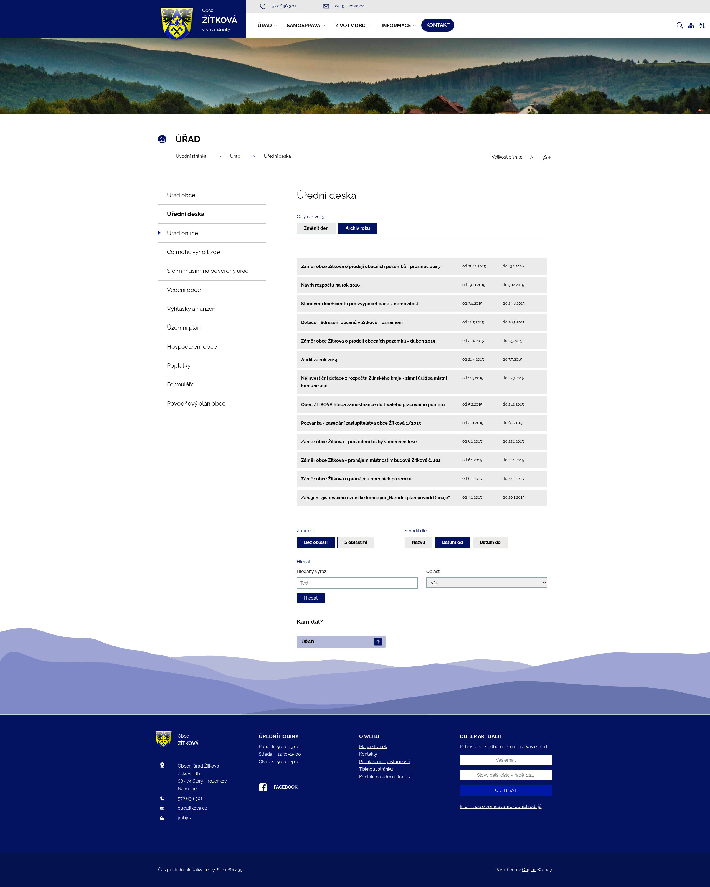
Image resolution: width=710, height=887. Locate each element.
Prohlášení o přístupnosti (384, 761)
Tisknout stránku (376, 769)
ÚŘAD (307, 641)
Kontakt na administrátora (385, 776)
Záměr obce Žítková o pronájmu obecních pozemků (356, 478)
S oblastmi (355, 542)
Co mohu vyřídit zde (193, 251)
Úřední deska (277, 156)
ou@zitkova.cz (192, 808)
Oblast (433, 571)
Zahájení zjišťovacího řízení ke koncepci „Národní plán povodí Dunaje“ (375, 497)
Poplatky (179, 365)
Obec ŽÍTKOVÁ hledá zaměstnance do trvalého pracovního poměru (373, 404)
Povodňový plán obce (196, 403)
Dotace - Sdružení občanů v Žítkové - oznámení (352, 322)
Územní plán (184, 327)
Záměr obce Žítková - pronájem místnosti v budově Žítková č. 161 (370, 460)
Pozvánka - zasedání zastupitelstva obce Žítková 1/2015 (361, 423)
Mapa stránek (373, 746)
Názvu (418, 542)
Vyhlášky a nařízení (192, 308)
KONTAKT (438, 25)
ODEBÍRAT (506, 790)
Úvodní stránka (191, 156)
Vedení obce (184, 289)
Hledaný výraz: (312, 571)
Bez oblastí (316, 542)
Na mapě (187, 788)
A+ (547, 157)
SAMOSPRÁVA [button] (303, 25)
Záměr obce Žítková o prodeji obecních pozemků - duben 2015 (368, 341)
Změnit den (316, 228)
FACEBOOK (286, 787)
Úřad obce (181, 195)
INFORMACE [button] (396, 25)
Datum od (452, 542)
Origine (529, 869)
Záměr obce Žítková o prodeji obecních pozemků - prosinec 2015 (370, 266)
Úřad (235, 156)
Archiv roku (358, 228)
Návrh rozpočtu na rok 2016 (330, 285)
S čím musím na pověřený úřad (208, 270)
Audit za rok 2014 (319, 359)
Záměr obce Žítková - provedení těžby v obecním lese (359, 441)
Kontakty (368, 754)
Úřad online (182, 233)
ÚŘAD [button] (265, 25)
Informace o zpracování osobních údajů (501, 806)
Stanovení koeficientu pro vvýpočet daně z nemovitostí (360, 303)
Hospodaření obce (192, 346)
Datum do (490, 542)
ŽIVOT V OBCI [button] (351, 25)
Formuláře (180, 384)
